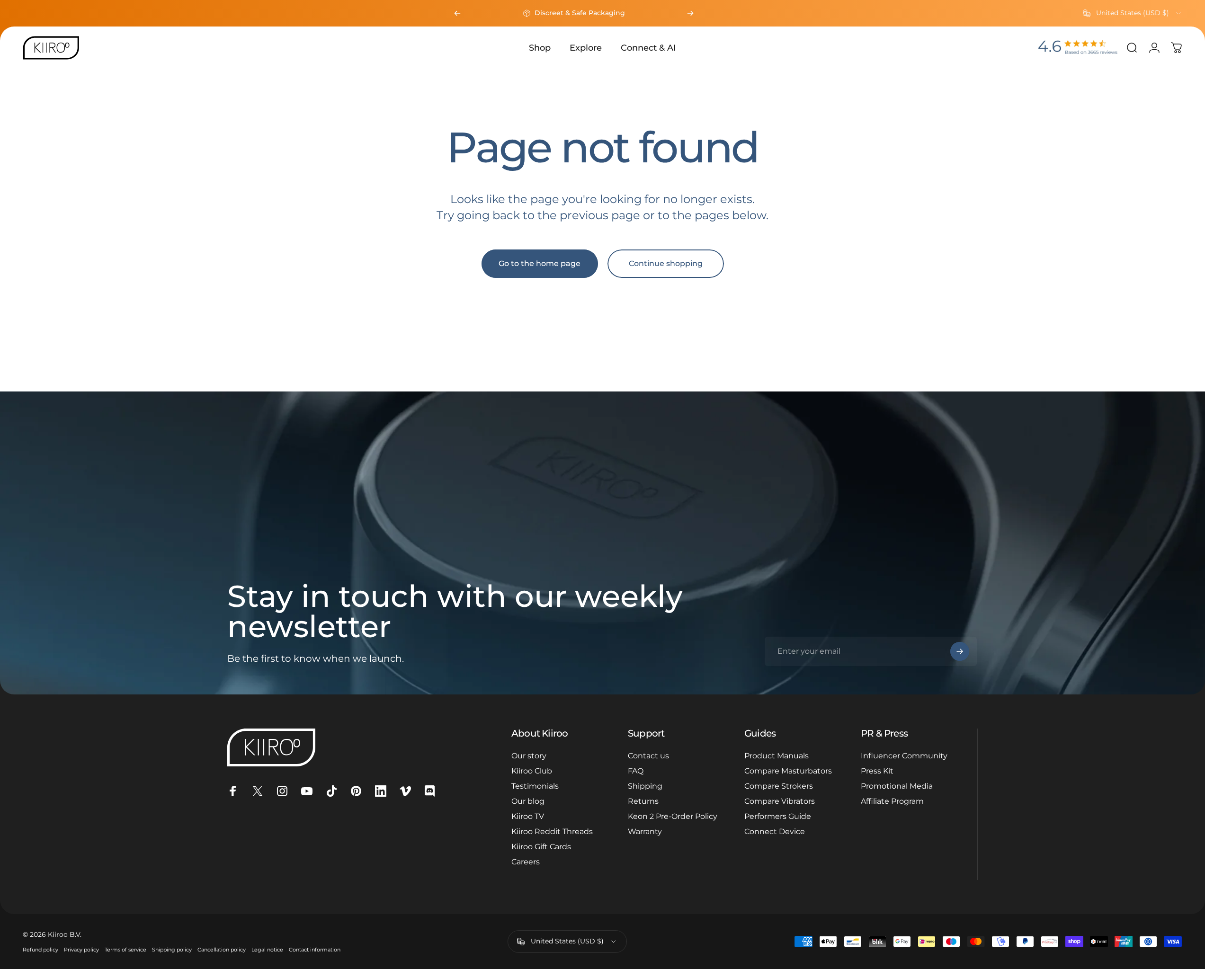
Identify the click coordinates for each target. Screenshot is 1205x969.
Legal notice (267, 949)
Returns (643, 801)
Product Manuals (776, 755)
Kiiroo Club (531, 770)
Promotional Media (897, 786)
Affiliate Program (892, 801)
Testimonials (535, 786)
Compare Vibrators (779, 801)
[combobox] (1132, 13)
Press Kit (877, 770)
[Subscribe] (959, 651)
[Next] (690, 13)
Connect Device (774, 831)
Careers (525, 861)
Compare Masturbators (788, 770)
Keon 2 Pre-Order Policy (672, 816)
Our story (528, 755)
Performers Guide (777, 816)
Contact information (314, 949)
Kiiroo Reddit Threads (552, 831)
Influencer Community (904, 755)
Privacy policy (81, 949)
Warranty (645, 831)
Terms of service (125, 949)
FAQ (635, 770)
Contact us (648, 755)
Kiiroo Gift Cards (541, 846)
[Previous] (457, 13)
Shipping (645, 786)
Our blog (527, 801)
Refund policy (40, 949)
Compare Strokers (778, 786)
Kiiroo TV (527, 816)
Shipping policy (172, 949)
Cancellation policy (221, 949)
